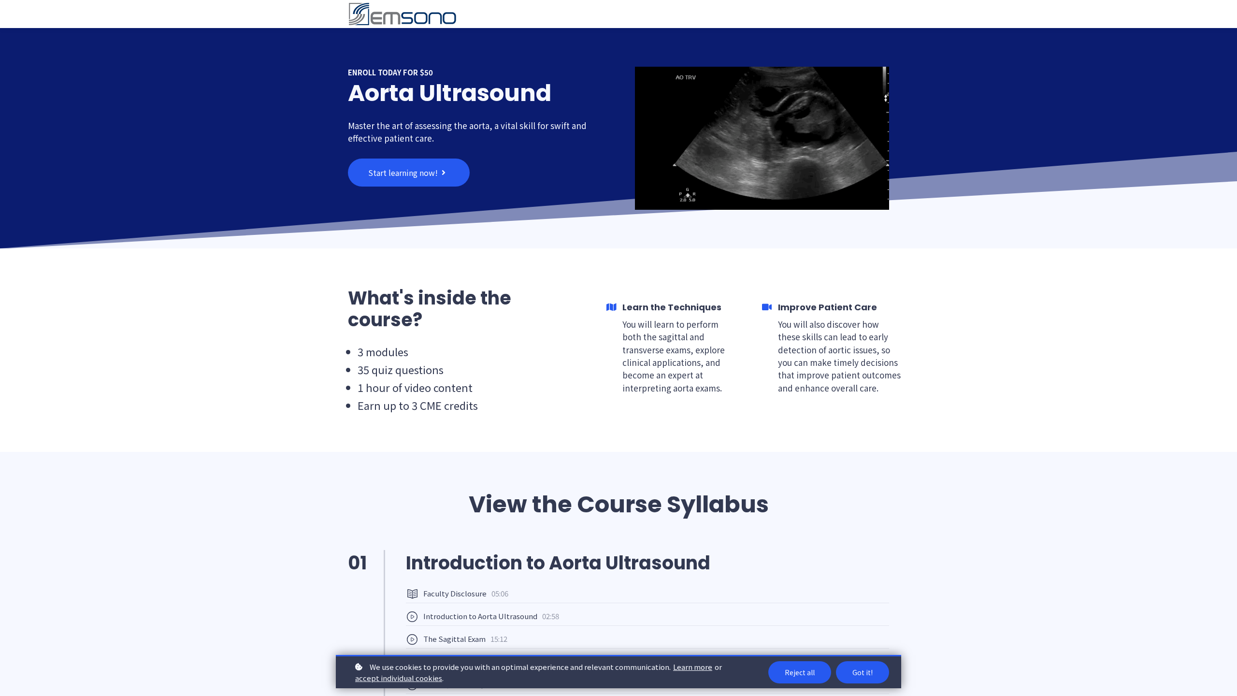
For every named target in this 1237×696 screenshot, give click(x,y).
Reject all (800, 672)
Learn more (692, 667)
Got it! (862, 672)
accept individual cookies (398, 678)
